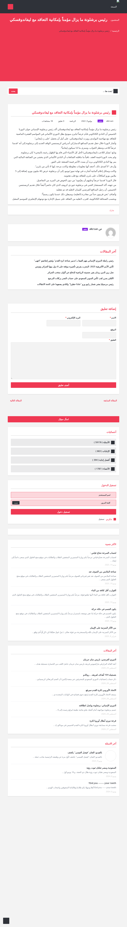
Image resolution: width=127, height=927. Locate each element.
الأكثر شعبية (110, 544)
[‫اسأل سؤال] (6, 921)
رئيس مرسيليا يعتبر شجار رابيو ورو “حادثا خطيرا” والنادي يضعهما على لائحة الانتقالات (75, 284)
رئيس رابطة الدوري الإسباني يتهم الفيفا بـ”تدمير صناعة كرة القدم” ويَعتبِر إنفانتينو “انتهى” (74, 260)
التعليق (112, 339)
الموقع (113, 329)
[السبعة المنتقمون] (113, 13)
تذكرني (109, 519)
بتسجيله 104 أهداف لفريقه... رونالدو (99, 674)
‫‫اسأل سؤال (63, 419)
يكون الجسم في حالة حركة (104, 609)
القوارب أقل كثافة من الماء (103, 590)
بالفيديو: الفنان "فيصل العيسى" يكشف (85, 752)
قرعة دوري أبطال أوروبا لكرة (103, 720)
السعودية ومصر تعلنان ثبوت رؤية (101, 767)
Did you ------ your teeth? (102, 783)
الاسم (113, 317)
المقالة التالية (15, 400)
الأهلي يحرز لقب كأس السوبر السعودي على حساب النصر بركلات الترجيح (81, 278)
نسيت (16, 503)
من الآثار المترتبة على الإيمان (103, 627)
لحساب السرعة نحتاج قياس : (103, 552)
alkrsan (109, 121)
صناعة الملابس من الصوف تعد (102, 571)
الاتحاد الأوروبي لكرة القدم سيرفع (101, 690)
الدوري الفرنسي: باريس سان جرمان (99, 659)
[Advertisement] (63, 59)
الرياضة (73, 121)
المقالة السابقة (111, 400)
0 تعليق (61, 121)
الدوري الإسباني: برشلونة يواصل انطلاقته (97, 705)
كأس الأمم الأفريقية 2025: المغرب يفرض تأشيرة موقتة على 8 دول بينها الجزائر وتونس (74, 266)
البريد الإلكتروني (72, 317)
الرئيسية (115, 30)
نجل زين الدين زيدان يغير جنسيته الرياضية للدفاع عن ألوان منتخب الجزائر (81, 272)
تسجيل (101, 519)
